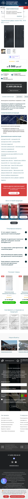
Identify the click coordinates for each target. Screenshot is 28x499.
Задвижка (3, 180)
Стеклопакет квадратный (7, 144)
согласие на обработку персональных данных (14, 402)
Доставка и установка (6, 420)
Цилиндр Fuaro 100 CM (6, 141)
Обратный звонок (14, 90)
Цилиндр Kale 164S (15, 139)
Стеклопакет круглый (20, 146)
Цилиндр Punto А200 (5, 139)
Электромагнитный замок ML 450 (9, 158)
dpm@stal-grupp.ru (14, 465)
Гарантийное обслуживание (8, 431)
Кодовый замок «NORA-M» (20, 160)
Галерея (14, 222)
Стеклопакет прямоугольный (7, 146)
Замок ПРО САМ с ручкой (17, 165)
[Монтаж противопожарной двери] (3, 51)
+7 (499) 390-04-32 (14, 86)
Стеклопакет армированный (7, 149)
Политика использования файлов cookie (14, 483)
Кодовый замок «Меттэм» (7, 160)
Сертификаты (23, 420)
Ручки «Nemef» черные (15, 162)
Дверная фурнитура (6, 426)
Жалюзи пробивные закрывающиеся (9, 175)
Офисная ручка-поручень (7, 170)
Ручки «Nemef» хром (5, 165)
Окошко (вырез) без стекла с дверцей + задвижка (12, 177)
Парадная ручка (14, 167)
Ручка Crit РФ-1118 (5, 162)
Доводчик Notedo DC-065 (6, 172)
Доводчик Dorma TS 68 (18, 172)
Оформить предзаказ (14, 70)
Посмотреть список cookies (17, 496)
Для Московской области (7, 422)
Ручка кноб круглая (5, 167)
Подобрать (13, 193)
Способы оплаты (5, 418)
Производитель (24, 418)
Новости (22, 431)
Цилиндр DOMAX (16, 141)
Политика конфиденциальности (14, 485)
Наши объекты (23, 426)
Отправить (14, 406)
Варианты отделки (5, 429)
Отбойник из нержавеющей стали (9, 151)
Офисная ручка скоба (18, 170)
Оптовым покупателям (6, 424)
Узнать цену (4, 217)
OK (6, 496)
